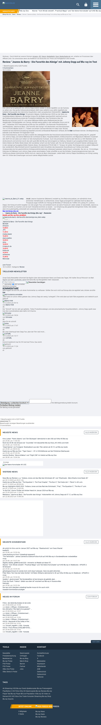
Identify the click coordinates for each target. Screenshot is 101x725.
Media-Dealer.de (65, 56)
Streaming (38, 696)
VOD (14, 688)
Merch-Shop (24, 661)
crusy (4, 559)
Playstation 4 (31, 694)
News (13, 14)
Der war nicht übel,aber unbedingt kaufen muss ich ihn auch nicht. (26, 587)
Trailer (24, 696)
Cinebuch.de (7, 246)
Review (19, 14)
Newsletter (6, 653)
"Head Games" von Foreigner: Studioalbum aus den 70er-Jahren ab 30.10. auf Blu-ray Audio (35, 447)
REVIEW (5, 224)
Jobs (21, 669)
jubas (8, 328)
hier (4, 292)
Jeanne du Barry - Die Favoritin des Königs (18, 222)
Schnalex (9, 317)
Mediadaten (41, 661)
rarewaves (6, 254)
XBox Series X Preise (10, 672)
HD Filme (16, 691)
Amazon (35, 56)
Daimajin (6, 583)
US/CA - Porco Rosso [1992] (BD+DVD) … (17, 628)
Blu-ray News (40, 711)
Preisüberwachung (9, 656)
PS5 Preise (6, 666)
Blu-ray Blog (24, 658)
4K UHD (12, 696)
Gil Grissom (7, 567)
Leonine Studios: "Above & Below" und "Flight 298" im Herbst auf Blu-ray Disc (30, 455)
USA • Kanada (24, 626)
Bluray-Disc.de (7, 14)
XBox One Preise (8, 669)
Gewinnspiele (24, 653)
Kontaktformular (43, 653)
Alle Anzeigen (91, 432)
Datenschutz (41, 672)
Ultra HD (23, 691)
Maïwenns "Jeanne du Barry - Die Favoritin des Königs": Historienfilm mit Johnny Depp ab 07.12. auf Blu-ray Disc (42, 495)
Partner (22, 666)
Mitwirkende (41, 666)
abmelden (8, 284)
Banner (22, 664)
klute (7, 607)
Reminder (6, 259)
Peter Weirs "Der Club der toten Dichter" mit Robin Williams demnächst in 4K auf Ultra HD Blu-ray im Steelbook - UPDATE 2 (46, 573)
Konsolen (30, 696)
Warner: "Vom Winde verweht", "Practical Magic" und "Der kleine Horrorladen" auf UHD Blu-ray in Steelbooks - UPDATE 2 (45, 565)
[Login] (86, 5)
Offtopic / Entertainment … (20, 607)
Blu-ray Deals (40, 714)
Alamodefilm (7, 238)
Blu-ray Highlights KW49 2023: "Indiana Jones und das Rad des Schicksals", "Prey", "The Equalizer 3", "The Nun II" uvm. (45, 486)
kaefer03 (6, 550)
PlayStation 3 (7, 691)
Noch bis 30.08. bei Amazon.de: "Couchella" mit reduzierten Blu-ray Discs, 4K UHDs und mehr (36, 443)
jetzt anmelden (19, 284)
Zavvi (57, 56)
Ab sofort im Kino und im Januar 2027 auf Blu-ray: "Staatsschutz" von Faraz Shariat (32, 548)
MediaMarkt (51, 56)
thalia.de (6, 250)
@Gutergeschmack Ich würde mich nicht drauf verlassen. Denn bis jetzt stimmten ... (32, 571)
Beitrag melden (14, 405)
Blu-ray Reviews (41, 691)
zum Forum (7, 265)
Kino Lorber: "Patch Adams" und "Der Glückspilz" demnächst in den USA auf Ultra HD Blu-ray (35, 439)
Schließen (4, 405)
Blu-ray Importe (8, 699)
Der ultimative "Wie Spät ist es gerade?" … (17, 609)
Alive (4, 242)
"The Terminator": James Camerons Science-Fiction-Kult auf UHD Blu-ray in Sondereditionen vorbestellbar (40, 556)
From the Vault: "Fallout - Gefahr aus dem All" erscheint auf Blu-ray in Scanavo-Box (32, 581)
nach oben (96, 642)
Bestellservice (7, 658)
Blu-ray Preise (7, 661)
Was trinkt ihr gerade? (10, 615)
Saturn (44, 56)
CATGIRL (9, 338)
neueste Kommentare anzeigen (14, 589)
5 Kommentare (8, 68)
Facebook (40, 656)
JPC (40, 56)
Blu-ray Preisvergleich (44, 688)
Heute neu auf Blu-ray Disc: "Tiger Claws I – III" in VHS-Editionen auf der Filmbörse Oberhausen (36, 451)
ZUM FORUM (92, 597)
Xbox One (18, 696)
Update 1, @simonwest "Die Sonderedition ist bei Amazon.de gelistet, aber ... (29, 579)
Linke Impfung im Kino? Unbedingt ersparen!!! (19, 554)
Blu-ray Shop (46, 696)
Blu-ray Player (16, 694)
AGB (38, 669)
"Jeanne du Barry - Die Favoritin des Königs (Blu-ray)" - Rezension (28, 213)
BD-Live (23, 694)
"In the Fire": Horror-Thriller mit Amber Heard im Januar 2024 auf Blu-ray (28, 490)
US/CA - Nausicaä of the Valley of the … (17, 621)
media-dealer (7, 234)
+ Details (5, 219)
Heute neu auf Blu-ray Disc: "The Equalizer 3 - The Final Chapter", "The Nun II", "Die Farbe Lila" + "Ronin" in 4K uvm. (43, 482)
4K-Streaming (7, 688)
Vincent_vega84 (11, 626)
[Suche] (78, 5)
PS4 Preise (6, 664)
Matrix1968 (10, 305)
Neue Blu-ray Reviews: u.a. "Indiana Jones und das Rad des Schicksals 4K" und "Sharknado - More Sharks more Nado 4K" (45, 478)
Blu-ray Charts (21, 688)
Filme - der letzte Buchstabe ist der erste (17, 603)
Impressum (41, 664)
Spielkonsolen (32, 688)
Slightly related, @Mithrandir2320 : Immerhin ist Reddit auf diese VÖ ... (27, 563)
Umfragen (23, 656)
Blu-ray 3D (40, 694)
